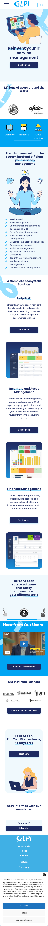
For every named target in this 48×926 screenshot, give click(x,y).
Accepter (24, 906)
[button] (44, 875)
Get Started (24, 64)
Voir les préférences (24, 920)
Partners (24, 855)
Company (24, 867)
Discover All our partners (24, 710)
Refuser (24, 913)
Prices (24, 850)
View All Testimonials (24, 666)
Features (24, 861)
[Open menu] (6, 4)
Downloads (24, 846)
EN (41, 4)
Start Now (24, 753)
